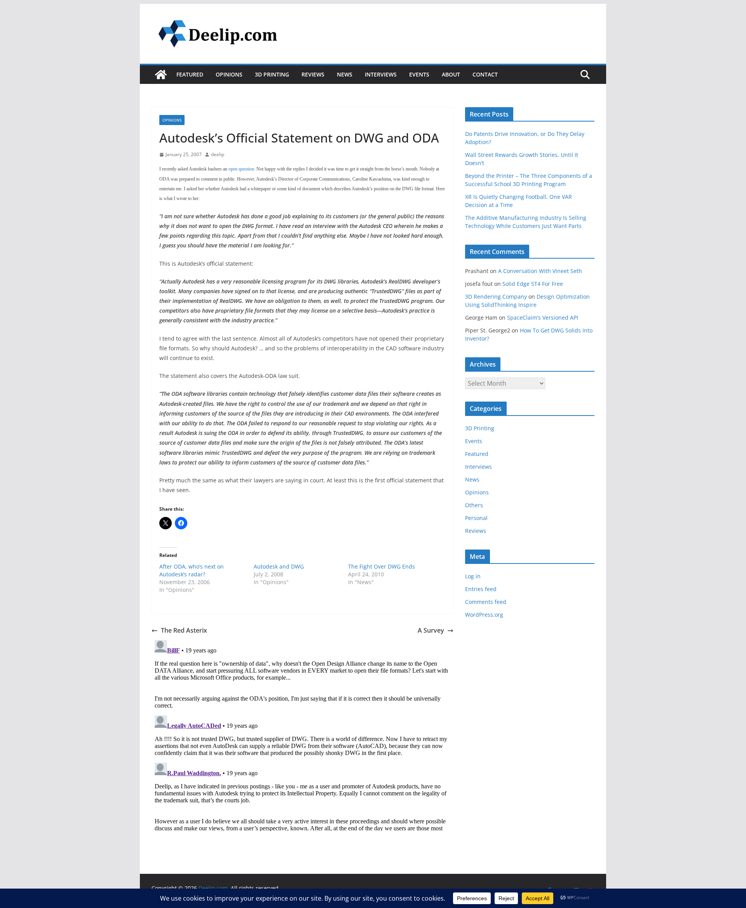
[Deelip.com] (161, 74)
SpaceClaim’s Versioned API (542, 317)
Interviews (381, 74)
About (451, 74)
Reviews (313, 74)
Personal (476, 518)
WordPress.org (484, 614)
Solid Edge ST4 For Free (532, 283)
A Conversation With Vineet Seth (540, 271)
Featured (189, 74)
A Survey (431, 630)
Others (474, 505)
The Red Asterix (184, 630)
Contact (485, 74)
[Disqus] (302, 734)
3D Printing (272, 74)
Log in (473, 576)
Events (419, 74)
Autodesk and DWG (279, 566)
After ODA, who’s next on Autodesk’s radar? (191, 570)
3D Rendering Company (496, 296)
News (344, 74)
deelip (217, 154)
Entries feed (481, 589)
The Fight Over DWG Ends (381, 566)
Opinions (229, 74)
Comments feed (485, 601)
